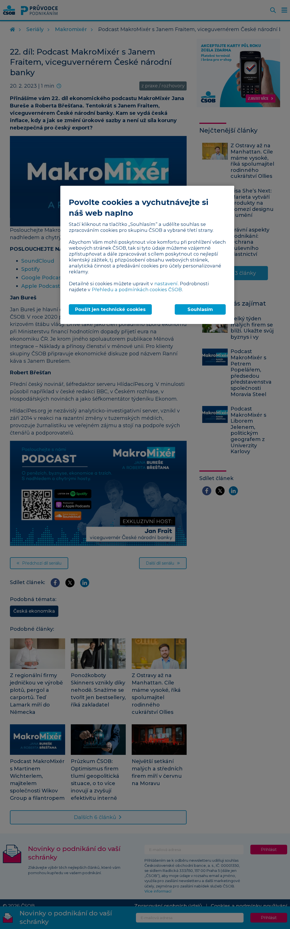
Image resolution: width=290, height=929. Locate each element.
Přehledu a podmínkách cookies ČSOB (137, 289)
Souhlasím (200, 309)
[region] (147, 255)
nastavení (166, 283)
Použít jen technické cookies (110, 309)
